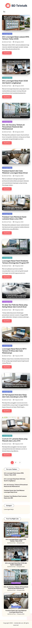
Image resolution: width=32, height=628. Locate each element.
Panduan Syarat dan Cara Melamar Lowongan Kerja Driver (15, 172)
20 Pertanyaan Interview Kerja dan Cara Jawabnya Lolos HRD (14, 396)
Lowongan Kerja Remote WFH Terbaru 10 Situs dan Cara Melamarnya (14, 351)
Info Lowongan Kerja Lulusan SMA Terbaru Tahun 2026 (15, 38)
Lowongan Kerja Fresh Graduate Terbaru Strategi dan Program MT (15, 262)
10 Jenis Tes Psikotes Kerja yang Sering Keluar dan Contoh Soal (14, 306)
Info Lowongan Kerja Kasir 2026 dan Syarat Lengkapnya (15, 82)
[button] (19, 462)
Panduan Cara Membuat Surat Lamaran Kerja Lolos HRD (14, 218)
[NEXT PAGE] (19, 462)
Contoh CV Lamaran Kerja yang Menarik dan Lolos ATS (14, 440)
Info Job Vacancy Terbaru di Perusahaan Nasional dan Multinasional (13, 127)
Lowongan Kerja (7, 33)
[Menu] (4, 11)
